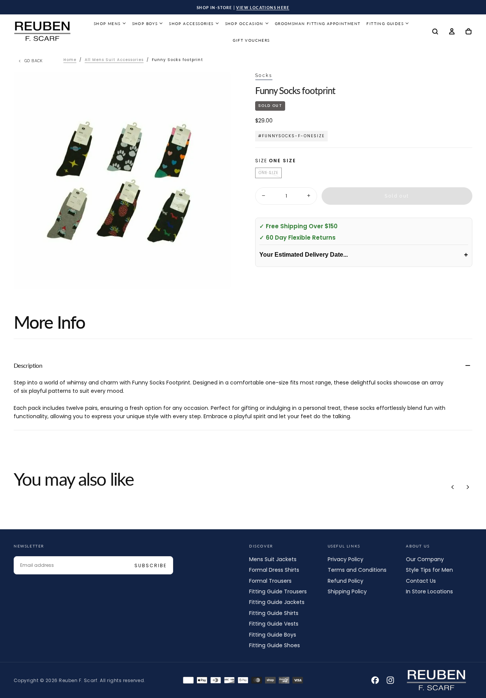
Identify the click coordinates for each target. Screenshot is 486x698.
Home (69, 60)
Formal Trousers (270, 581)
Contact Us (421, 581)
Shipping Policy (347, 591)
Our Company (425, 559)
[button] (435, 32)
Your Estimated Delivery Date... (363, 254)
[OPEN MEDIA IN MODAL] (219, 277)
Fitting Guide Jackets (277, 602)
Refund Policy (345, 581)
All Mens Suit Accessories (114, 60)
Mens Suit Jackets (273, 559)
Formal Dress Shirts (274, 570)
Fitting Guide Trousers (278, 591)
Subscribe (150, 565)
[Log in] (452, 32)
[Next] (467, 486)
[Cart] (468, 32)
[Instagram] (390, 680)
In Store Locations (429, 591)
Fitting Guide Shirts (273, 613)
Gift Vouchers (251, 40)
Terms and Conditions (357, 570)
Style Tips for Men (429, 570)
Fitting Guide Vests (273, 623)
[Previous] (452, 486)
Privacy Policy (345, 559)
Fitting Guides (385, 23)
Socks (263, 75)
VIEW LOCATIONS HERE (262, 7)
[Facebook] (375, 680)
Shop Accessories (191, 23)
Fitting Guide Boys (272, 634)
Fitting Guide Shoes (274, 645)
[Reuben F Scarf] (436, 680)
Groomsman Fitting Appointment (318, 23)
